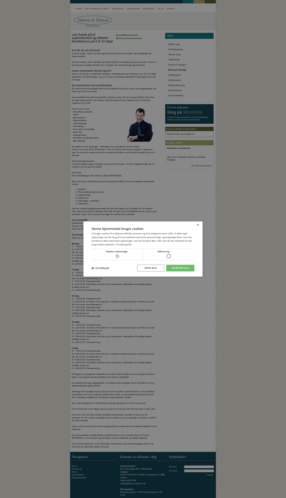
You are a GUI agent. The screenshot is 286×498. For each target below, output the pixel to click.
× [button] (198, 225)
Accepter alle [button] (180, 268)
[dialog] (143, 249)
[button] (100, 268)
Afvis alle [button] (150, 268)
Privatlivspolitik (124, 244)
